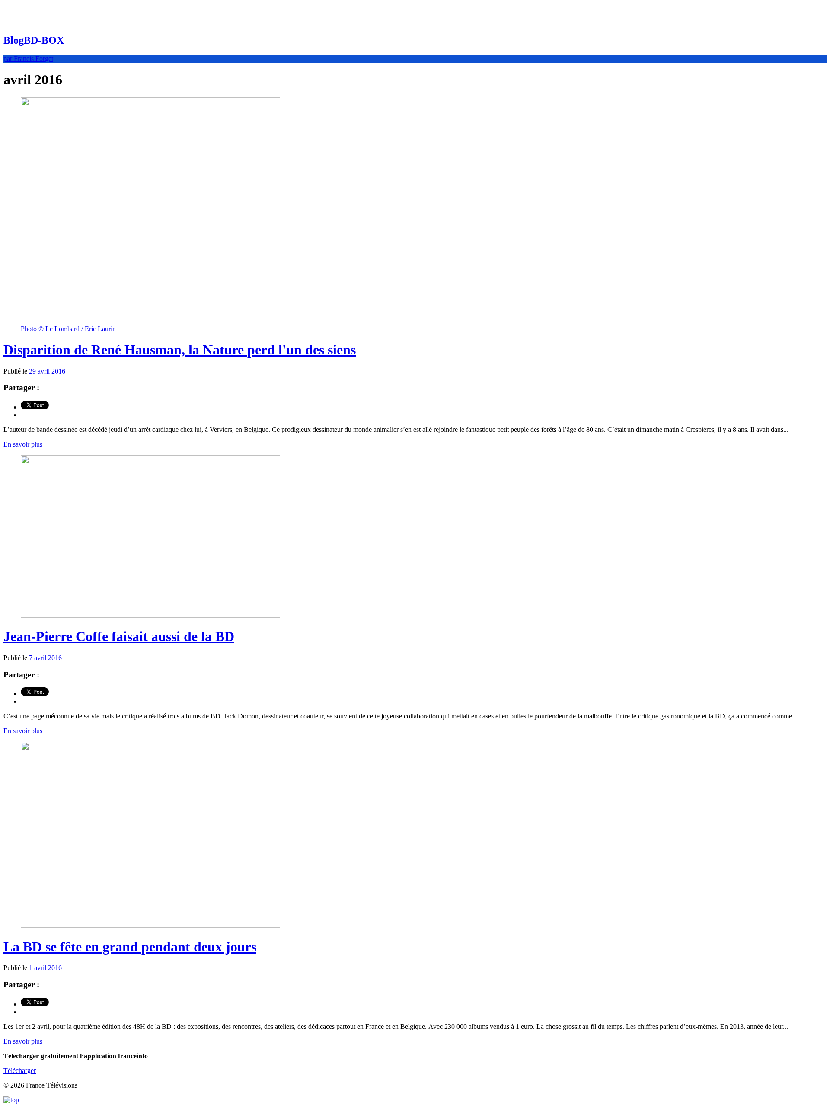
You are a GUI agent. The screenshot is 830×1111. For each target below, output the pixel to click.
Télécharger (19, 1070)
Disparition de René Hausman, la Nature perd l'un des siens (179, 350)
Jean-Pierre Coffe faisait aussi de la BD (118, 636)
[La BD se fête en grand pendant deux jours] (150, 925)
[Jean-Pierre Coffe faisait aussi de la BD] (150, 615)
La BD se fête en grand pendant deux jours (129, 947)
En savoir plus (22, 444)
